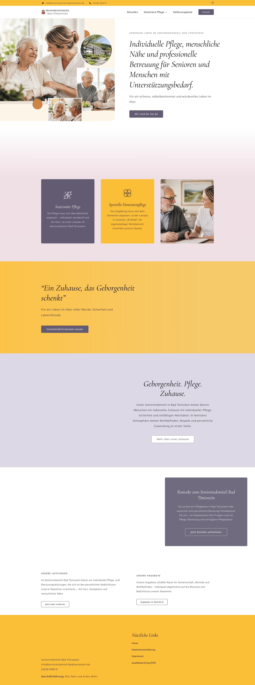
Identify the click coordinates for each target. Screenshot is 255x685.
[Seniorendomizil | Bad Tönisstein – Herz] (51, 633)
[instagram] (213, 3)
